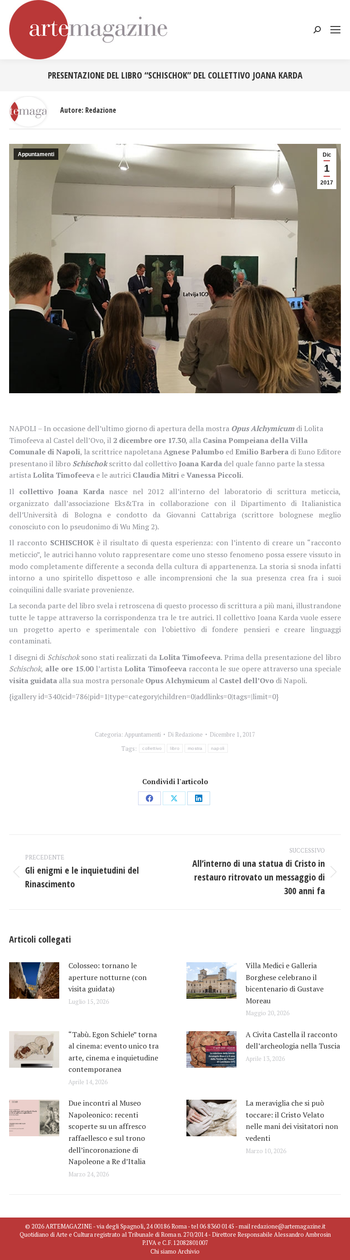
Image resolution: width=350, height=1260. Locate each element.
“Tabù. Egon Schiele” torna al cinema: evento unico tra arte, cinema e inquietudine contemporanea (113, 1052)
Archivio (189, 1251)
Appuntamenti (36, 154)
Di (185, 734)
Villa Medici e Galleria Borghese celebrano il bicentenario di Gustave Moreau (285, 983)
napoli (218, 748)
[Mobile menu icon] (335, 29)
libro (175, 748)
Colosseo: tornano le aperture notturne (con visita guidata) (107, 977)
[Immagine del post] (34, 980)
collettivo (152, 748)
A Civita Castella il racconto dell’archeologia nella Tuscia (293, 1040)
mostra (195, 748)
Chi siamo (163, 1251)
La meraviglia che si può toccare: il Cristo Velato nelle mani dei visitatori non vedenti (292, 1120)
